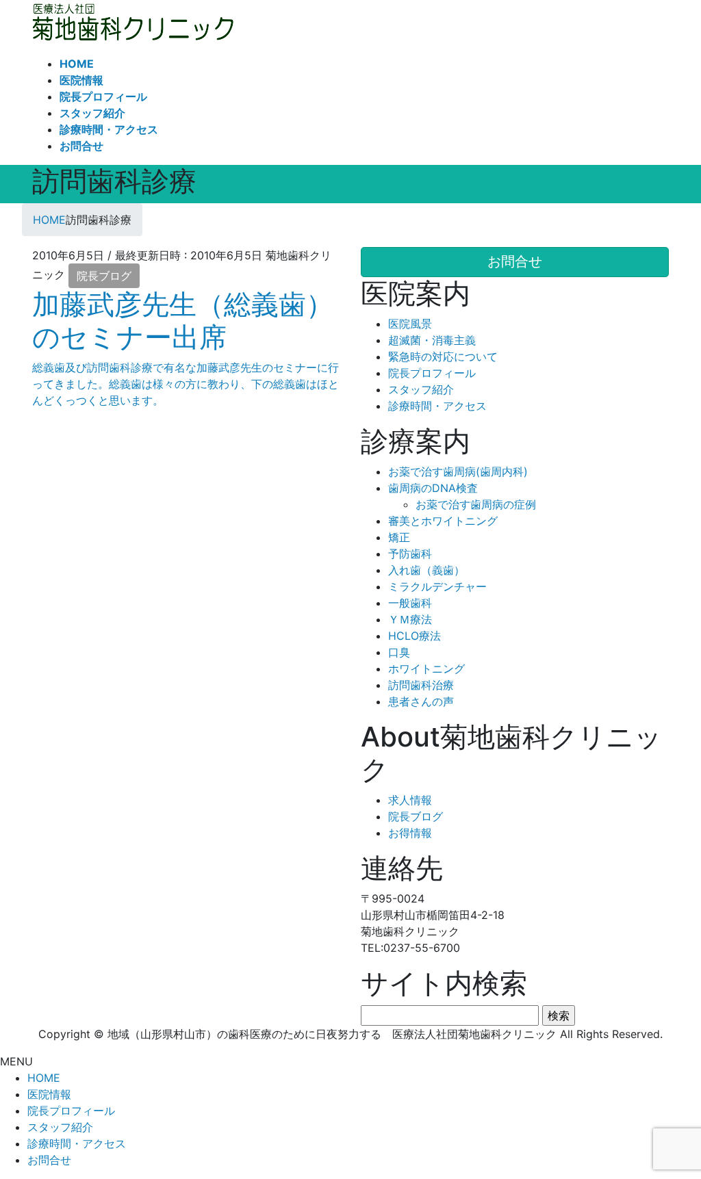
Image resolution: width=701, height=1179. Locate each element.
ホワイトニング (426, 668)
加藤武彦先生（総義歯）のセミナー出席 (182, 320)
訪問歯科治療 (421, 685)
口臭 (399, 652)
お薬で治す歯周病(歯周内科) (458, 471)
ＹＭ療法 (410, 619)
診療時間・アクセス (437, 406)
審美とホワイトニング (443, 521)
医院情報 (49, 1094)
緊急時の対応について (443, 356)
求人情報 (410, 800)
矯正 (399, 537)
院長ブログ (104, 276)
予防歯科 (410, 553)
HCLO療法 (414, 636)
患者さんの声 (421, 701)
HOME (43, 1078)
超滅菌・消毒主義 (432, 340)
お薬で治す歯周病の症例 (476, 504)
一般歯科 (410, 603)
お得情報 (410, 833)
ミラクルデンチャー (437, 586)
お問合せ (49, 1160)
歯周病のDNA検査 (433, 488)
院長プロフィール (432, 373)
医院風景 (410, 324)
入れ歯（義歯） (426, 570)
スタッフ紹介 (421, 389)
